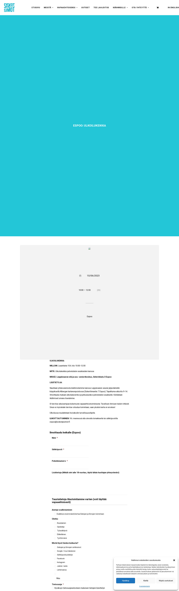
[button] (174, 560)
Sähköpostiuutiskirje (65, 555)
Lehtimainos (62, 570)
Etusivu (36, 7)
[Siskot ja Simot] (9, 7)
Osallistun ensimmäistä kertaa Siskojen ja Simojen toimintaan (80, 514)
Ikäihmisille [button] (119, 7)
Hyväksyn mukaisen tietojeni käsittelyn (79, 588)
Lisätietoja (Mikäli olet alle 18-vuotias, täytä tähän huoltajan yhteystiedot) (85, 472)
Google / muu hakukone (66, 551)
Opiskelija (60, 527)
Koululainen (61, 523)
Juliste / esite (62, 566)
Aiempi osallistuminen (62, 510)
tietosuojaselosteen (71, 588)
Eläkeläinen (61, 534)
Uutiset (85, 7)
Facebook (61, 559)
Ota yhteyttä (139, 7)
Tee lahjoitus (101, 7)
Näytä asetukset (166, 581)
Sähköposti (58, 449)
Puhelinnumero (60, 461)
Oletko (55, 519)
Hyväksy (125, 581)
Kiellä (145, 581)
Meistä (47, 7)
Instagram (61, 562)
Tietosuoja (58, 584)
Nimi (55, 438)
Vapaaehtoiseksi (66, 7)
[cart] (157, 7)
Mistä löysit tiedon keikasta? (65, 543)
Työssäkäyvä (62, 531)
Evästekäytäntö (144, 586)
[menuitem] (36, 7)
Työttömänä (62, 538)
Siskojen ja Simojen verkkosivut (69, 547)
